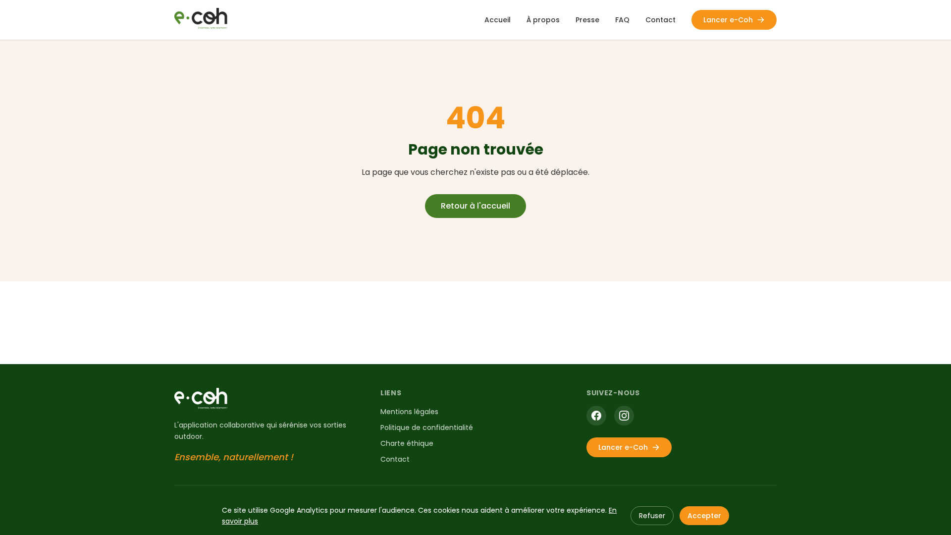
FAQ (622, 20)
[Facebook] (596, 416)
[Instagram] (624, 416)
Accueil (497, 20)
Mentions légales (409, 412)
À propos (543, 20)
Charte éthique (406, 443)
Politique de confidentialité (426, 427)
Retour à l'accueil (475, 206)
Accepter (704, 516)
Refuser (652, 516)
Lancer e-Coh (728, 20)
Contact (660, 20)
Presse (587, 20)
